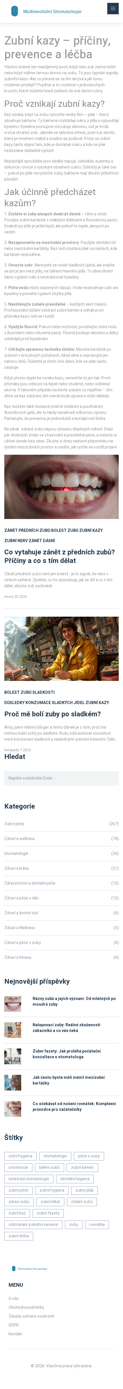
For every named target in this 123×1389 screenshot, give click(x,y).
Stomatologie (61, 854)
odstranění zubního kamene (33, 1225)
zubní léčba (19, 1236)
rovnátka (97, 1225)
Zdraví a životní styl (61, 913)
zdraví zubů (19, 1202)
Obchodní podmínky (26, 1307)
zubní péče (18, 1190)
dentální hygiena (75, 1179)
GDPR (14, 1325)
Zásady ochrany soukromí (31, 1316)
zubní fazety (48, 1213)
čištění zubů (82, 1202)
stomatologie (55, 1156)
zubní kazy (91, 531)
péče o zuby (89, 1156)
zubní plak (85, 1190)
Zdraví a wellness (61, 839)
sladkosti (43, 692)
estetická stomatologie (29, 1179)
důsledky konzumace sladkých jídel (44, 703)
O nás (14, 1299)
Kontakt (15, 1334)
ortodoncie (18, 1167)
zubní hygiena (51, 1190)
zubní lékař (50, 1202)
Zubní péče (61, 824)
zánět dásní (42, 541)
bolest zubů (64, 531)
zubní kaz (17, 1213)
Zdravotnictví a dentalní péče (61, 883)
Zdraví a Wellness (61, 928)
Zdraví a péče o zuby (61, 943)
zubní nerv (16, 541)
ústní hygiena (20, 1156)
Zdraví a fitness (61, 958)
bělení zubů (49, 1167)
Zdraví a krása (61, 868)
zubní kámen (82, 1167)
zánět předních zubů (27, 531)
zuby (73, 1225)
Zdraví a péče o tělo (61, 898)
